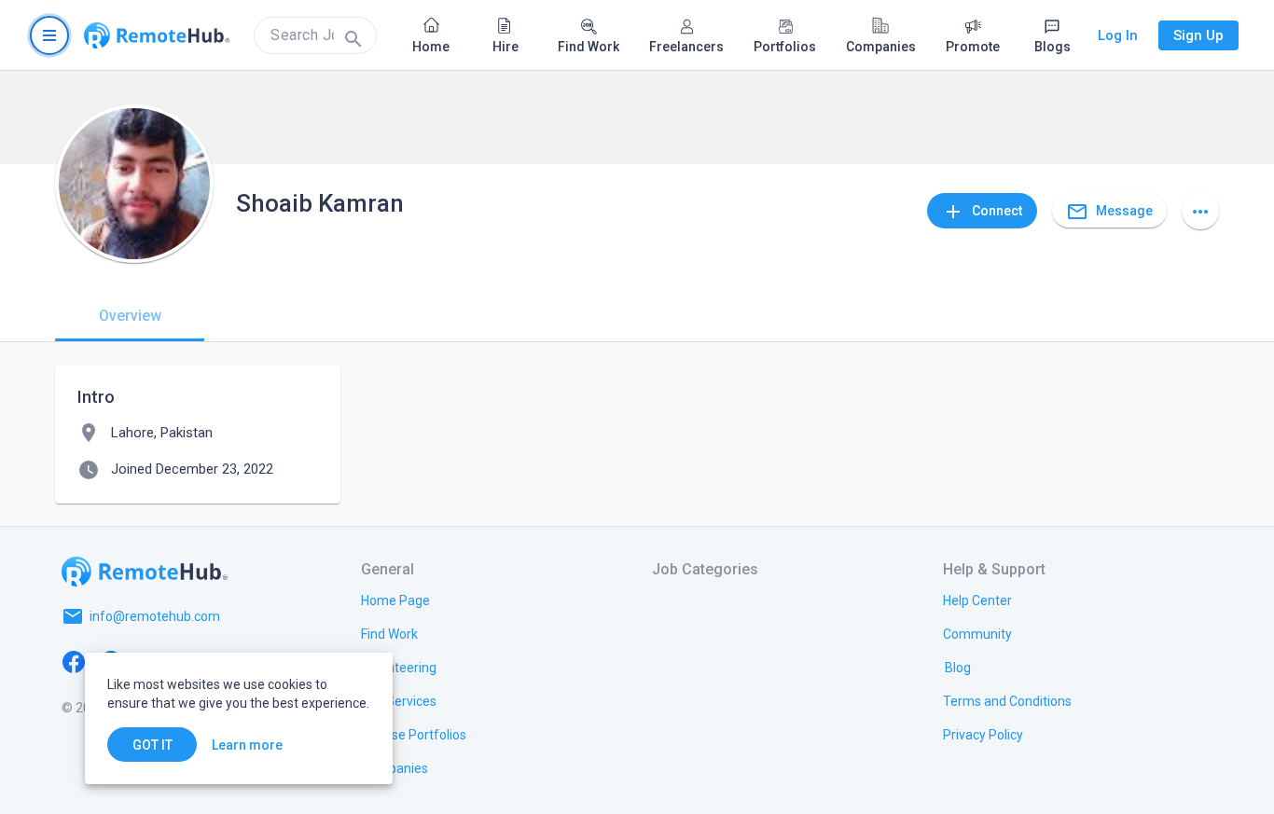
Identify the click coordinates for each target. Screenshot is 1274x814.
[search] (315, 35)
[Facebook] (73, 661)
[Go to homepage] (156, 35)
